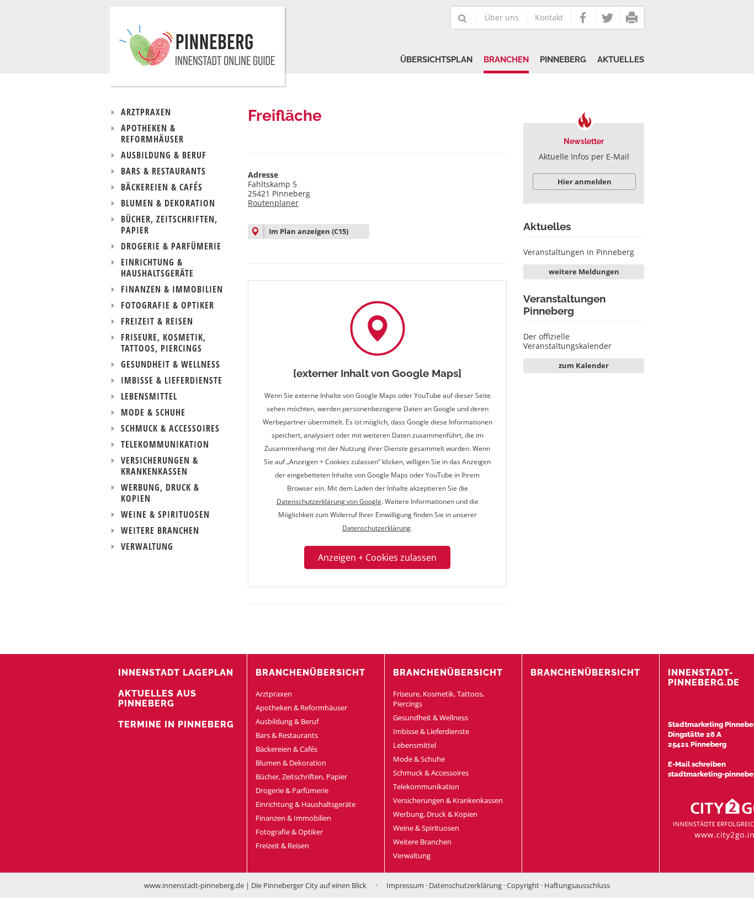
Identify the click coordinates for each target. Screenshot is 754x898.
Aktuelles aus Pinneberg (157, 698)
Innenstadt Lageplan (175, 672)
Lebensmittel (149, 396)
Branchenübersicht (310, 672)
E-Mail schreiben (697, 764)
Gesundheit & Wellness (170, 364)
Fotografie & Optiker (167, 305)
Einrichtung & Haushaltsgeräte (157, 268)
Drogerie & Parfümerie (171, 246)
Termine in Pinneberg (176, 724)
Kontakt (549, 17)
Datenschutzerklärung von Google (329, 501)
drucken (632, 18)
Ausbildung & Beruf (163, 155)
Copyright (523, 885)
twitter (607, 18)
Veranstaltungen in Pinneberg (578, 252)
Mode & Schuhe (153, 412)
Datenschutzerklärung (376, 528)
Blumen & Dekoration (168, 203)
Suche (462, 19)
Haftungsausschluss (577, 885)
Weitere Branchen (160, 530)
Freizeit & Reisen (157, 321)
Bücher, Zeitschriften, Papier (169, 225)
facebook (583, 18)
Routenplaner (273, 203)
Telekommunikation (165, 444)
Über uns (502, 17)
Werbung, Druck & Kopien (160, 493)
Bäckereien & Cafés (162, 187)
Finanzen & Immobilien (172, 289)
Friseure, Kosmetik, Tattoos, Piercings (163, 343)
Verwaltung (147, 546)
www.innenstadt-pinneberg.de (194, 885)
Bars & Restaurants (163, 171)
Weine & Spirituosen (165, 514)
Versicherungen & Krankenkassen (159, 466)
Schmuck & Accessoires (170, 428)
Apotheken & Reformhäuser (152, 134)
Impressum (405, 885)
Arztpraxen (146, 112)
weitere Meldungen (584, 272)
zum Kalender (584, 365)
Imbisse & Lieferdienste (171, 380)
